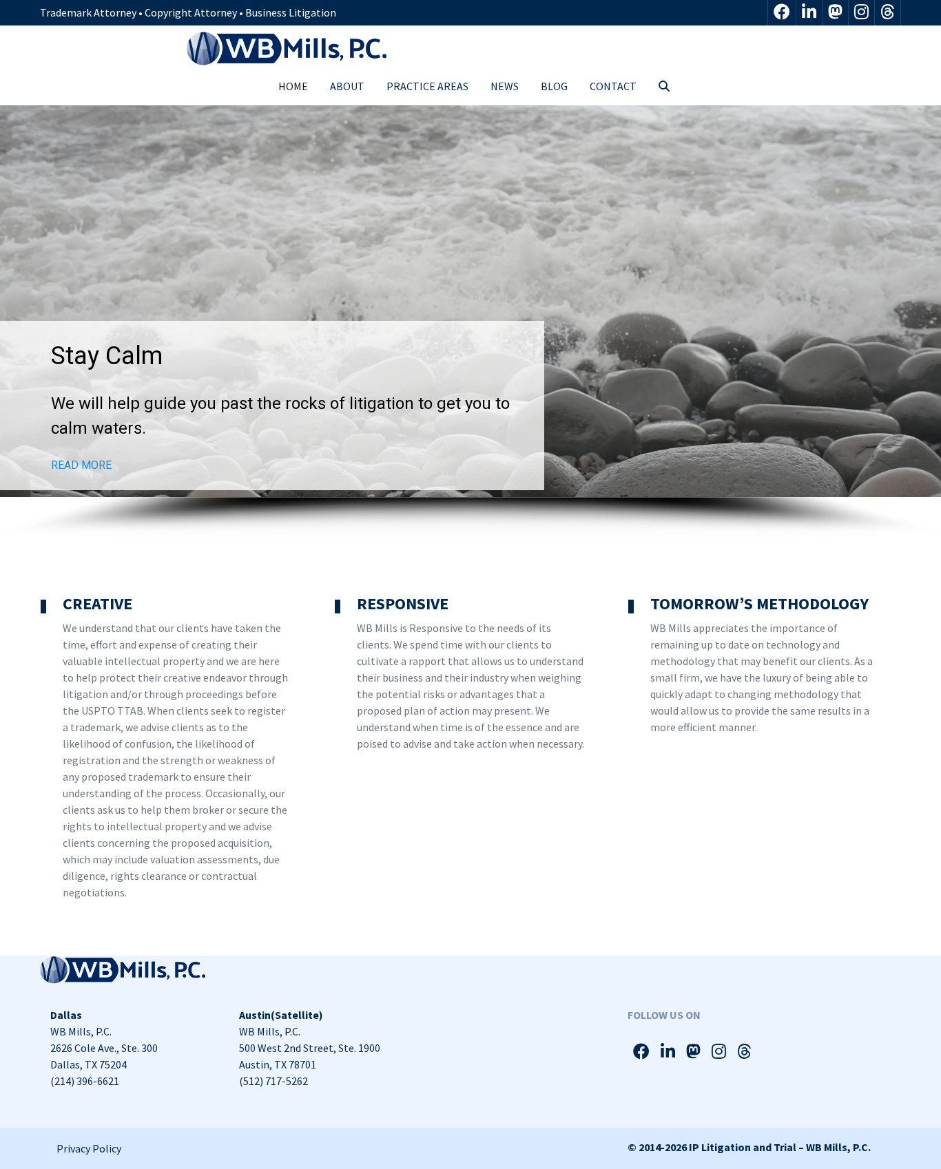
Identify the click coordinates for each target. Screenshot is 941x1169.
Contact (613, 86)
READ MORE (81, 465)
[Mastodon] (835, 12)
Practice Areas (427, 86)
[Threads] (887, 12)
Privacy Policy (88, 1148)
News (504, 86)
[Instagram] (861, 12)
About (347, 86)
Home (293, 86)
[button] (470, 301)
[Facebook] (782, 12)
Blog (554, 86)
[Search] (664, 86)
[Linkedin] (809, 12)
